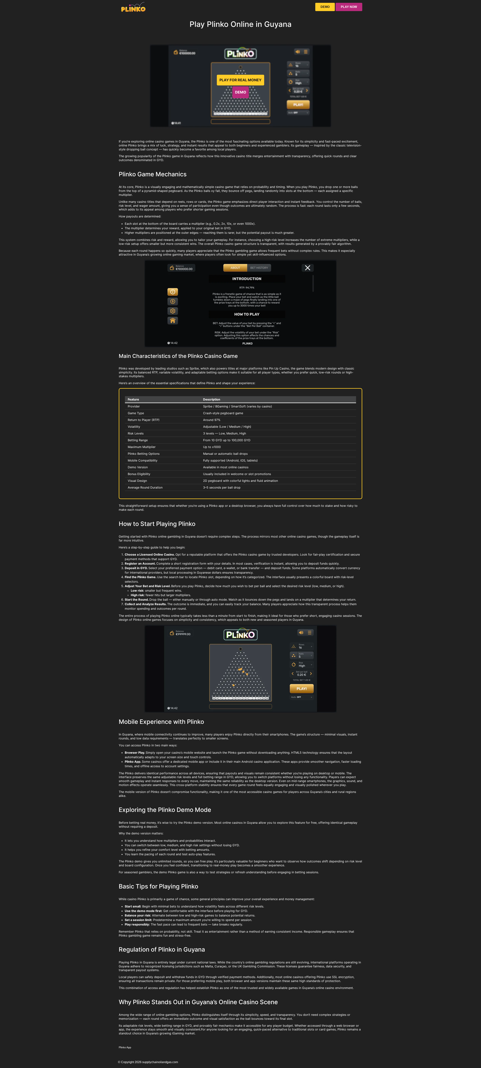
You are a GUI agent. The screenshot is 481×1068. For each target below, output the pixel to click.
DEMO (325, 6)
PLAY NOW (349, 6)
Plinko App (125, 1047)
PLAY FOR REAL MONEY (240, 80)
